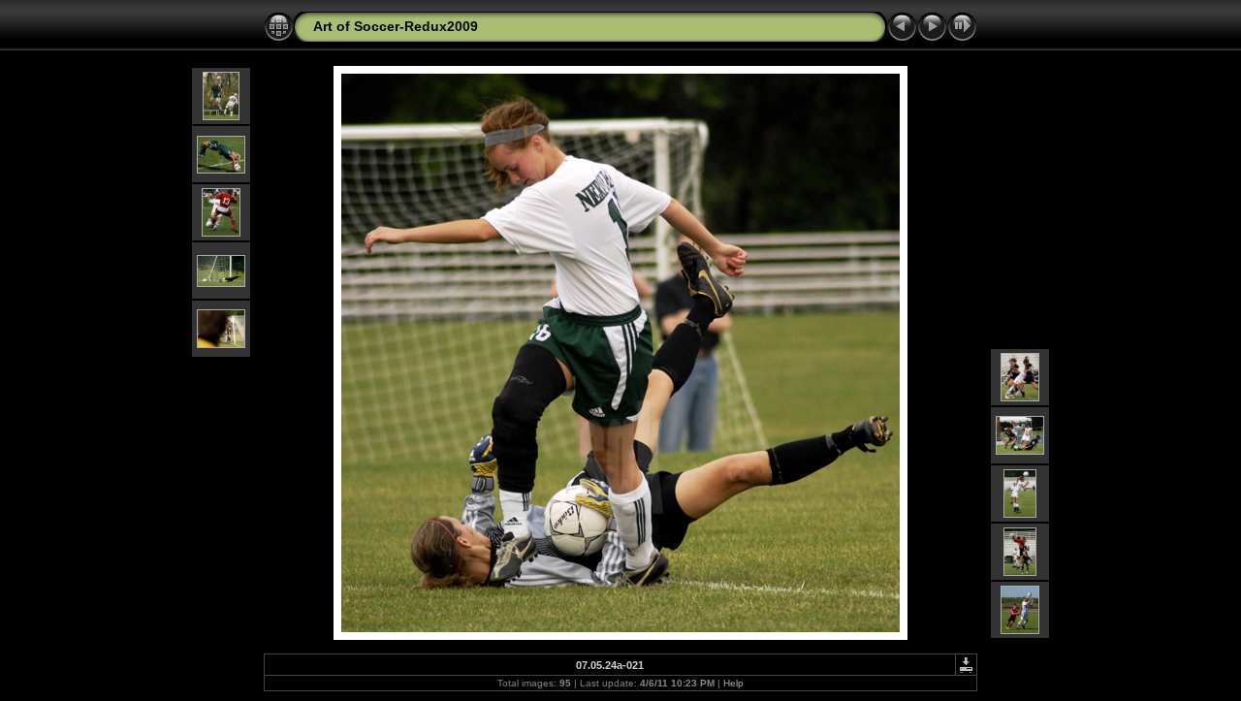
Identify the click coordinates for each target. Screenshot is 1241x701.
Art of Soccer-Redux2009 (395, 26)
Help (733, 683)
